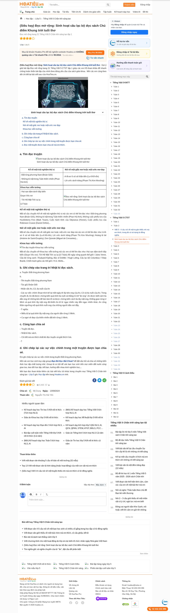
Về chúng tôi (74, 585)
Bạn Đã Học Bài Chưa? (62, 361)
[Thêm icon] (30, 494)
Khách (117, 21)
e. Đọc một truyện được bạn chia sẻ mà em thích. (43, 145)
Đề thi (145, 12)
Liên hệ (72, 588)
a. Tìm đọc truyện (29, 118)
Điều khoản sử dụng (103, 585)
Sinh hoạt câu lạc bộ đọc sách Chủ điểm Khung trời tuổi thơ (71, 65)
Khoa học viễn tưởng (32, 129)
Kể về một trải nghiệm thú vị (35, 122)
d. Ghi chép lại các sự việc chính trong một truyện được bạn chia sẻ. (52, 141)
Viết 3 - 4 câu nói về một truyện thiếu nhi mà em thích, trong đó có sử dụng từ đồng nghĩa (131, 232)
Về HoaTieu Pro (75, 594)
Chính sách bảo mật (103, 588)
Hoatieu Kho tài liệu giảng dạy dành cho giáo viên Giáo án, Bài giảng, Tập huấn (32, 4)
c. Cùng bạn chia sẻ (30, 137)
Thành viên (129, 5)
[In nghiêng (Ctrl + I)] (41, 494)
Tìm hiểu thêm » (67, 55)
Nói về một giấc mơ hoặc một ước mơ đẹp (41, 125)
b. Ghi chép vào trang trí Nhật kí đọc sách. (40, 134)
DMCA (98, 594)
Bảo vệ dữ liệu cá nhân (104, 591)
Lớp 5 (38, 19)
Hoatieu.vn (21, 18)
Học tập (29, 19)
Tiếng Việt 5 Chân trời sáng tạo (57, 19)
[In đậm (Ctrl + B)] (36, 494)
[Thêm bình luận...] (67, 501)
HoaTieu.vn (31, 579)
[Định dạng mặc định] (46, 494)
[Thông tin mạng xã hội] (101, 601)
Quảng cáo (73, 591)
